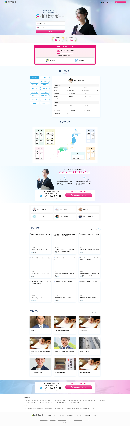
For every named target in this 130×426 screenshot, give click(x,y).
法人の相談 (81, 60)
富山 (48, 143)
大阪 (74, 156)
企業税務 (81, 276)
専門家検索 (86, 209)
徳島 (41, 138)
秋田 (89, 138)
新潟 (48, 140)
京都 (78, 156)
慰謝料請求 (86, 90)
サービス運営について (62, 420)
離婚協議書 (71, 90)
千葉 (93, 153)
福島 (89, 140)
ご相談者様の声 (80, 2)
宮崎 (41, 156)
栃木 (93, 156)
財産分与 (71, 87)
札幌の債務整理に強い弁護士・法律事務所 (40, 249)
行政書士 (56, 108)
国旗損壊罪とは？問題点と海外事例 (88, 297)
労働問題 (46, 408)
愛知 (48, 133)
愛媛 (41, 140)
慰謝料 (85, 87)
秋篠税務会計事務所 (35, 330)
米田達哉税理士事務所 (60, 372)
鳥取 (41, 136)
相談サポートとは (64, 2)
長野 (48, 138)
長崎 (37, 153)
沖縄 (41, 158)
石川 (52, 143)
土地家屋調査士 (72, 110)
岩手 (89, 136)
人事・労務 (68, 408)
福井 (52, 140)
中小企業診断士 (87, 110)
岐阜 (48, 136)
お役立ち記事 (95, 2)
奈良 (78, 158)
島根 (37, 138)
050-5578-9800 (107, 2)
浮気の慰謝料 (72, 93)
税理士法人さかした (84, 351)
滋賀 (74, 158)
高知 (37, 143)
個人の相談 (52, 60)
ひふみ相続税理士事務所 (36, 372)
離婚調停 (71, 96)
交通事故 (34, 408)
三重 (52, 136)
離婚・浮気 (27, 408)
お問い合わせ (96, 415)
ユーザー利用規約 (43, 420)
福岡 (37, 151)
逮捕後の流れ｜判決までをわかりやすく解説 (64, 274)
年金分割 (56, 99)
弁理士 (70, 105)
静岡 (52, 133)
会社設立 (63, 408)
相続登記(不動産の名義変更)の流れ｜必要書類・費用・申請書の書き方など (64, 250)
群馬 (89, 158)
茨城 (89, 156)
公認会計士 (71, 108)
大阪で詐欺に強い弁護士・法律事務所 (63, 297)
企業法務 (54, 408)
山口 (37, 136)
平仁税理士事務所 (84, 330)
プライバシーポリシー (78, 420)
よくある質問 (88, 2)
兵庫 (82, 156)
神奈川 (92, 151)
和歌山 (82, 158)
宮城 (93, 136)
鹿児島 (37, 158)
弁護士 (55, 105)
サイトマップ (87, 420)
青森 (93, 133)
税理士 (85, 108)
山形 (93, 138)
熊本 (41, 153)
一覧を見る (94, 312)
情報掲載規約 (52, 420)
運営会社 (70, 420)
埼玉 (89, 153)
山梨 (52, 138)
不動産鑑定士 (57, 113)
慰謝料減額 (56, 93)
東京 (89, 151)
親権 (85, 93)
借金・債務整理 (33, 252)
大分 (37, 156)
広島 (37, 133)
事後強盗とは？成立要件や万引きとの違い (89, 249)
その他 (93, 408)
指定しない (44, 103)
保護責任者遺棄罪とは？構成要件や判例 (40, 273)
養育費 (55, 90)
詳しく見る (94, 229)
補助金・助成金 (79, 408)
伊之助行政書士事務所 (85, 372)
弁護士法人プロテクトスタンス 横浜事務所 (64, 351)
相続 (56, 252)
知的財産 (73, 408)
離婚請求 (56, 87)
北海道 (88, 133)
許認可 (89, 408)
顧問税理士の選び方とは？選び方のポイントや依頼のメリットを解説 (89, 274)
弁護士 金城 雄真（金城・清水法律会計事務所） (40, 352)
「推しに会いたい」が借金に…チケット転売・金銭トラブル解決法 (40, 298)
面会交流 (56, 96)
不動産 (50, 408)
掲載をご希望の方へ (88, 216)
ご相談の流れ (72, 2)
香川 (37, 140)
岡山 (41, 133)
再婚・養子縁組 (87, 96)
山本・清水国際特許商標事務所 (62, 330)
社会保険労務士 (57, 110)
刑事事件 (81, 252)
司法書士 (86, 105)
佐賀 (41, 151)
